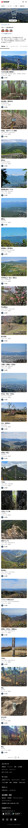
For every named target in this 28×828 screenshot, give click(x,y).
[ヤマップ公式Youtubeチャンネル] (15, 819)
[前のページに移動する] (15, 757)
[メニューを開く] (26, 1)
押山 (2, 688)
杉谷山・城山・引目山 (7, 394)
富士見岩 (3, 336)
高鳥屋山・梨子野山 (7, 248)
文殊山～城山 (5, 453)
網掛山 (3, 219)
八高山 (3, 482)
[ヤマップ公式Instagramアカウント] (11, 819)
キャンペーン (12, 769)
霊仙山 (3, 160)
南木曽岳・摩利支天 (7, 101)
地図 (15, 766)
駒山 (2, 747)
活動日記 (4, 766)
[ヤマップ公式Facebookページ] (3, 819)
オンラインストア (16, 780)
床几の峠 (3, 717)
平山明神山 (4, 307)
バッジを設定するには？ (6, 33)
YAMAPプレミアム (6, 780)
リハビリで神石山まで (7, 599)
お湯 (16, 6)
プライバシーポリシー (18, 798)
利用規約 (9, 798)
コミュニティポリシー (7, 800)
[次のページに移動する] (18, 757)
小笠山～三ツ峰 (5, 511)
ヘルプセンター (12, 790)
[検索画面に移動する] (23, 1)
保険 (10, 782)
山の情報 (20, 766)
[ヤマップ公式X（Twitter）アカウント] (7, 819)
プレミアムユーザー (5, 24)
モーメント (9, 766)
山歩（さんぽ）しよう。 (7, 772)
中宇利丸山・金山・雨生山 (9, 278)
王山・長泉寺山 (5, 423)
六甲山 (3, 658)
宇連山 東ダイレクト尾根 (9, 131)
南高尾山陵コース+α (7, 189)
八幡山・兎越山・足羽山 (8, 364)
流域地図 (15, 782)
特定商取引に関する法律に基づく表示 (10, 803)
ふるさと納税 (5, 782)
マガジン (23, 780)
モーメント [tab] (14, 46)
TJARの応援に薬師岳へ (8, 72)
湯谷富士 (3, 570)
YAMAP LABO (22, 782)
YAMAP (3, 6)
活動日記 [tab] (4, 46)
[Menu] (18, 20)
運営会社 (4, 798)
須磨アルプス (5, 541)
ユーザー (9, 6)
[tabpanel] (14, 404)
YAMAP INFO (4, 790)
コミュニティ (5, 769)
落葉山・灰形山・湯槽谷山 (9, 629)
